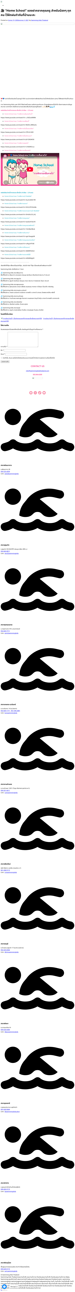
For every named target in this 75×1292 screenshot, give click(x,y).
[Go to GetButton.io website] (4, 1290)
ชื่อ (2, 350)
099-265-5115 (5, 1189)
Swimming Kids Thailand (39, 20)
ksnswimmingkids (11, 713)
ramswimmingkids (11, 793)
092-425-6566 (5, 950)
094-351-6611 (5, 790)
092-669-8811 (5, 551)
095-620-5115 (5, 1269)
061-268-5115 (5, 870)
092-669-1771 (5, 711)
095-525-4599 (5, 471)
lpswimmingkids (10, 1191)
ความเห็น (4, 347)
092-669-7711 (5, 631)
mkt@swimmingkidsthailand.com (37, 371)
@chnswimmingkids (12, 952)
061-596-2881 (15, 711)
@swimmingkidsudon (12, 1112)
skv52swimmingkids (12, 553)
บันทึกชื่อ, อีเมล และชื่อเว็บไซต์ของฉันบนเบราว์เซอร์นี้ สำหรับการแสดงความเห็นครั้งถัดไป (29, 358)
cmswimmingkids (11, 872)
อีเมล (3, 354)
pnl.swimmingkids (11, 1271)
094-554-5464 (5, 1030)
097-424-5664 (5, 1109)
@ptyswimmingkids (11, 1032)
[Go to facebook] (4, 1286)
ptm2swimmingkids (11, 633)
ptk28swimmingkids (12, 474)
